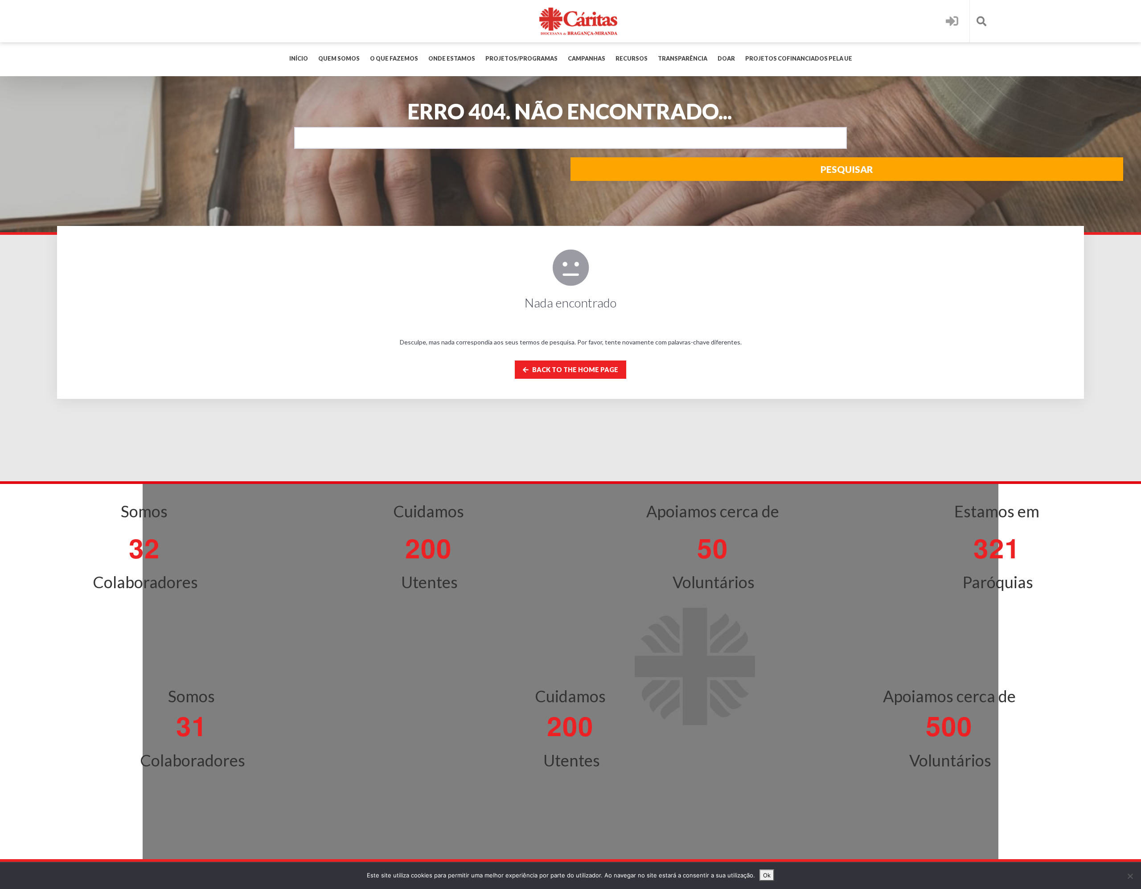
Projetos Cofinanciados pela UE (798, 58)
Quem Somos (339, 58)
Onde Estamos (451, 58)
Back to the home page (574, 369)
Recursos (632, 58)
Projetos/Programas (521, 58)
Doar (726, 58)
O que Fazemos (394, 58)
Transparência (682, 58)
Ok (767, 875)
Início (298, 58)
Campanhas (586, 58)
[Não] (1129, 876)
